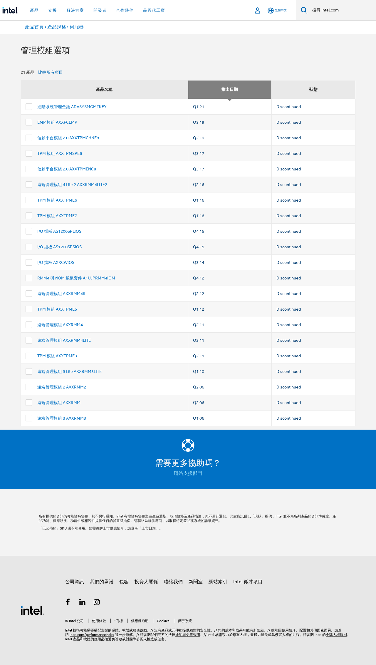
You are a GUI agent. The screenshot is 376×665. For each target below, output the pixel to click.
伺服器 (77, 27)
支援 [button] (52, 10)
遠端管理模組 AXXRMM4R (61, 293)
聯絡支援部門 (188, 473)
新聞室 (196, 582)
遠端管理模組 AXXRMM (58, 402)
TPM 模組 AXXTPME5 (57, 309)
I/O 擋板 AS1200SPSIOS (59, 246)
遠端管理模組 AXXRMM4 (60, 324)
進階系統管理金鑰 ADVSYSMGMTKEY (72, 106)
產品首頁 (34, 27)
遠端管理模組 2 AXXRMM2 (61, 387)
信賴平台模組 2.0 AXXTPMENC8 (66, 169)
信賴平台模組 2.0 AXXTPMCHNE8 (68, 137)
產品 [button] (34, 10)
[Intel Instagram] (97, 603)
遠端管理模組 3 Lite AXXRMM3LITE (69, 371)
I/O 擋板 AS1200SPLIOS (59, 231)
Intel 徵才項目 (248, 582)
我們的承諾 (101, 582)
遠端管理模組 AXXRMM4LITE (64, 340)
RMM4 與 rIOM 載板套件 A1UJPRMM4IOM (76, 278)
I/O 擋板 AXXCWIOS (55, 262)
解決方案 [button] (75, 10)
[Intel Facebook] (68, 603)
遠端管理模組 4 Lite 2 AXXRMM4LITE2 (72, 184)
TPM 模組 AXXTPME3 (57, 356)
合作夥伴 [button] (125, 10)
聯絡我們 (173, 582)
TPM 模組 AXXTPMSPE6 (59, 153)
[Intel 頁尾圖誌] (32, 610)
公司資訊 (74, 582)
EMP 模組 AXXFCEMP (57, 122)
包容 (124, 582)
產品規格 (56, 27)
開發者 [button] (100, 10)
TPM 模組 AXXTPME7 (57, 215)
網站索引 (218, 582)
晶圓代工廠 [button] (154, 10)
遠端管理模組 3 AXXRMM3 (61, 418)
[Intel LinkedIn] (83, 603)
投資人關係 (146, 582)
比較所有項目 (50, 72)
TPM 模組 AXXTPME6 (57, 200)
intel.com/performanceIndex (92, 634)
